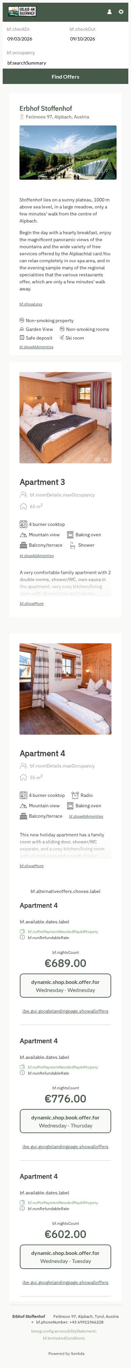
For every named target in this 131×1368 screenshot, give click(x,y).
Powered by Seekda (66, 1353)
